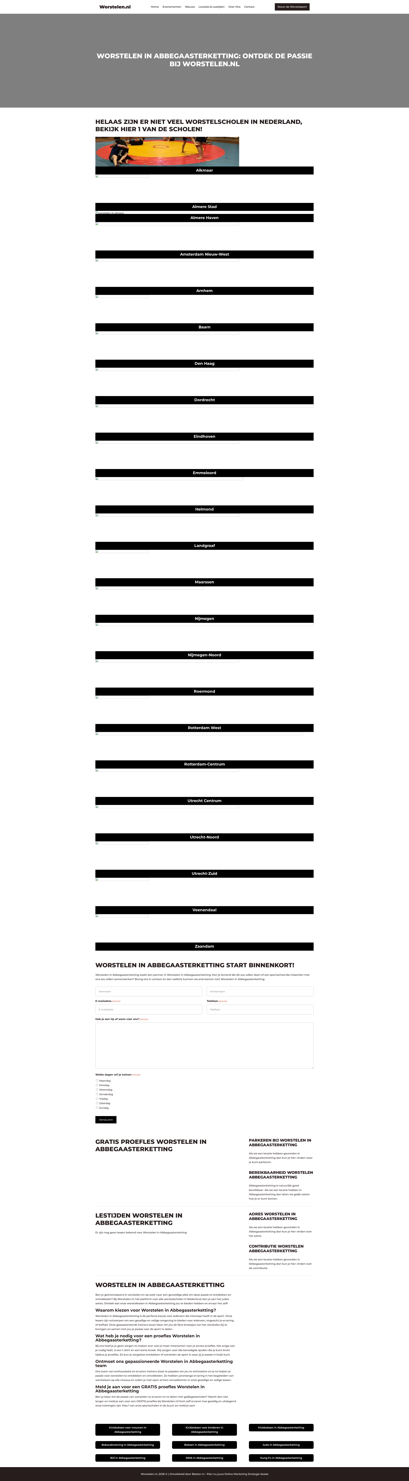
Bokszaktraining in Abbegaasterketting (128, 1444)
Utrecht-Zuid (204, 873)
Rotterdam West (204, 727)
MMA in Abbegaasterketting (204, 1457)
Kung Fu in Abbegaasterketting (281, 1457)
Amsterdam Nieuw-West (204, 254)
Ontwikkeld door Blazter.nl (187, 1474)
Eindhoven (204, 436)
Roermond (204, 691)
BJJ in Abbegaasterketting (127, 1457)
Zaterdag (104, 1103)
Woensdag (105, 1089)
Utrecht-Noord (204, 837)
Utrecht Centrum (204, 800)
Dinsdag (104, 1085)
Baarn (205, 327)
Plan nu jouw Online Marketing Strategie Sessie (237, 1474)
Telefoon (217, 1001)
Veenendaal (204, 910)
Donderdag (106, 1094)
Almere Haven (204, 217)
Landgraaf (204, 545)
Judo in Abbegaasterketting (281, 1444)
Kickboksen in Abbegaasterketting (281, 1427)
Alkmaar (204, 170)
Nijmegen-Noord (204, 655)
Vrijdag (103, 1098)
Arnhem (204, 290)
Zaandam (204, 946)
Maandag (105, 1080)
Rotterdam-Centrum (204, 764)
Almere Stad (204, 206)
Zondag (104, 1107)
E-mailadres (107, 1001)
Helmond (204, 509)
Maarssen (204, 582)
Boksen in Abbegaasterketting (204, 1444)
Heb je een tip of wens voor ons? (121, 1019)
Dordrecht (204, 400)
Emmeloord (204, 472)
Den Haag (205, 363)
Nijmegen (204, 618)
